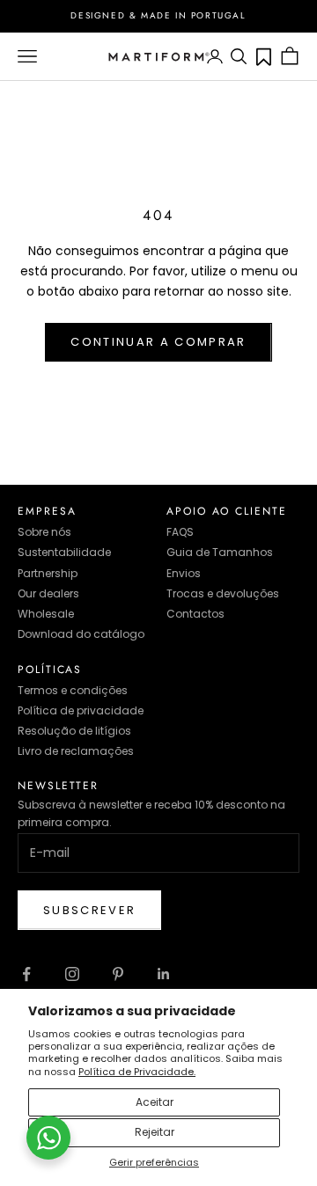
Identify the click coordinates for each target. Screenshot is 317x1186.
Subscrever (89, 910)
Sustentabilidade (64, 552)
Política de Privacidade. (136, 1072)
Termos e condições (73, 690)
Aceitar (154, 1101)
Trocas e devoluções (222, 593)
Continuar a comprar (158, 341)
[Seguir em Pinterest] (118, 974)
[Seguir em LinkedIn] (164, 974)
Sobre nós (44, 531)
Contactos (195, 613)
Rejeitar (154, 1131)
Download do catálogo (81, 633)
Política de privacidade (81, 710)
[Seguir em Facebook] (26, 974)
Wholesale (46, 613)
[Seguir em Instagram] (72, 974)
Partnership (47, 573)
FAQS (180, 531)
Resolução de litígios (74, 730)
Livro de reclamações (76, 750)
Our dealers (48, 593)
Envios (183, 573)
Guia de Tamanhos (219, 552)
